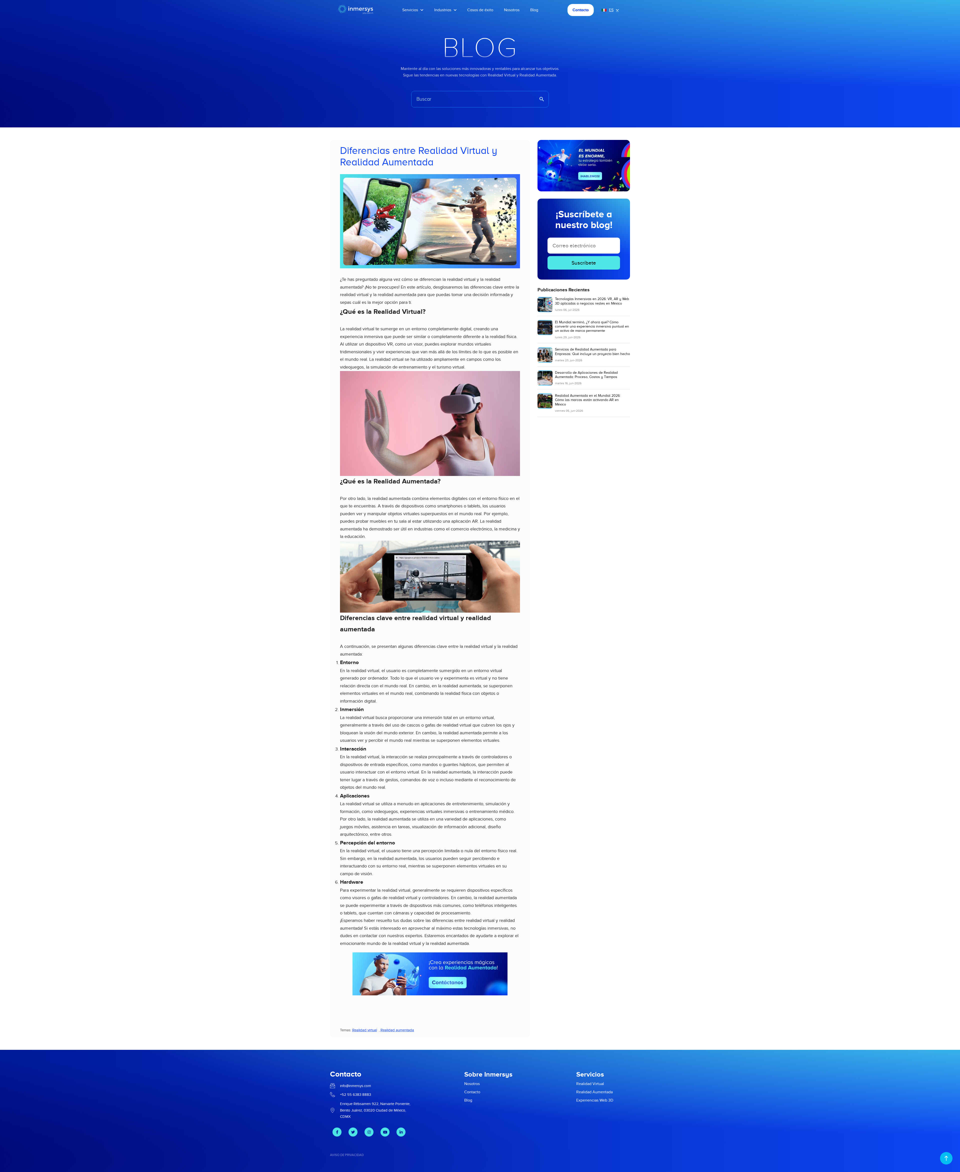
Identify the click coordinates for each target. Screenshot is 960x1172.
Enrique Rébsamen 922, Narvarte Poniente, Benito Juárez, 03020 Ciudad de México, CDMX (375, 1110)
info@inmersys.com (355, 1086)
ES (611, 10)
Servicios (410, 10)
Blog (534, 10)
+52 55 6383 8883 (355, 1094)
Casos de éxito (480, 10)
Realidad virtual (364, 1030)
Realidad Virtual (590, 1083)
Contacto (580, 10)
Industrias (442, 10)
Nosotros (512, 10)
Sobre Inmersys (488, 1074)
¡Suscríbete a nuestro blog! (583, 219)
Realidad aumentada (397, 1030)
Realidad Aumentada (594, 1092)
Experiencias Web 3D (594, 1100)
